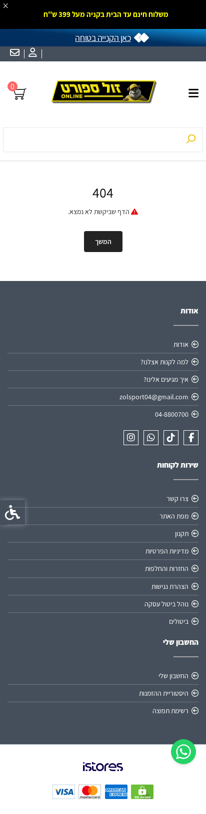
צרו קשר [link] (177, 498)
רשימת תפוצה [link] (170, 710)
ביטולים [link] (178, 621)
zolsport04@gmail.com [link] (154, 396)
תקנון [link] (181, 533)
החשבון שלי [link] (173, 675)
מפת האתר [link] (174, 516)
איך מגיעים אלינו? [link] (166, 379)
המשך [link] (103, 241)
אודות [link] (181, 344)
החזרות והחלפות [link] (166, 568)
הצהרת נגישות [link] (170, 586)
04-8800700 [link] (171, 414)
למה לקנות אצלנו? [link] (164, 361)
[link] (183, 751)
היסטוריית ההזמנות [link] (163, 693)
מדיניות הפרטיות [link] (167, 550)
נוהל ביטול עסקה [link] (166, 603)
